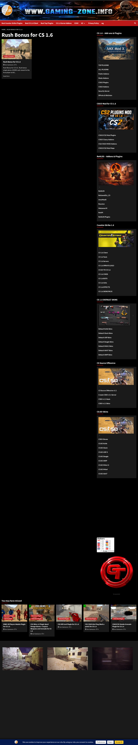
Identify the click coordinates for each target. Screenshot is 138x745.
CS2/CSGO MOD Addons (107, 144)
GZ (82, 23)
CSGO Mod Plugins (36, 619)
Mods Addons (103, 78)
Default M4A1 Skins (105, 346)
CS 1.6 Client (103, 253)
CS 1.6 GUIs (102, 283)
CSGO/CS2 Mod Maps (106, 148)
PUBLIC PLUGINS (9, 56)
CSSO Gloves (103, 439)
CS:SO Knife (102, 443)
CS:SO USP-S (103, 452)
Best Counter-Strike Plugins (12, 23)
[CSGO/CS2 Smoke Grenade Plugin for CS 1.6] (123, 613)
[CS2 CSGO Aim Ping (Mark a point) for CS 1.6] (96, 613)
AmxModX (102, 200)
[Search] (135, 23)
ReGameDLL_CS (104, 195)
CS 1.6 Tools (102, 257)
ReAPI (100, 213)
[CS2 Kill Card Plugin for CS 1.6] (69, 613)
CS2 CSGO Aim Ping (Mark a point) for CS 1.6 (94, 625)
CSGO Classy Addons (106, 139)
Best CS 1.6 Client (31, 23)
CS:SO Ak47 (102, 474)
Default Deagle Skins (106, 342)
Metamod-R (102, 208)
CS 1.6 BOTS (102, 278)
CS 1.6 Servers (103, 261)
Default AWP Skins (105, 355)
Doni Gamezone (9, 65)
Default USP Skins (104, 337)
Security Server (104, 91)
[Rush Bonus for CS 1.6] (17, 49)
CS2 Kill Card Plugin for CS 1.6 (68, 624)
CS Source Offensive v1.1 (107, 390)
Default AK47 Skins (105, 350)
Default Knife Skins (105, 329)
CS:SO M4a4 (103, 469)
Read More (6, 76)
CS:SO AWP (102, 461)
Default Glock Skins (105, 333)
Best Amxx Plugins (9, 616)
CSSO (76, 23)
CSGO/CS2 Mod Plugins (107, 135)
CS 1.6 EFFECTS (104, 287)
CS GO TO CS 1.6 (104, 270)
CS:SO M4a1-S (103, 465)
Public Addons (103, 74)
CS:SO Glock (102, 448)
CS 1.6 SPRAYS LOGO (106, 266)
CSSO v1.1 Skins (104, 403)
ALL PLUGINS (103, 69)
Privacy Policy (93, 23)
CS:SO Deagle (103, 456)
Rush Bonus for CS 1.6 (12, 62)
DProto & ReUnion (105, 95)
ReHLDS (101, 191)
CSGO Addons (103, 87)
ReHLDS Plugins (104, 217)
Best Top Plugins (47, 23)
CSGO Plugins (103, 82)
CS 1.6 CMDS (103, 274)
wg (102, 23)
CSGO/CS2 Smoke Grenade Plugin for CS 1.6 (121, 625)
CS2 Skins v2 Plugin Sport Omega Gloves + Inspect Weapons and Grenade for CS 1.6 (41, 627)
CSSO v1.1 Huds (104, 399)
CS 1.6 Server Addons (64, 23)
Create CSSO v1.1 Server (107, 395)
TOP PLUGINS (103, 65)
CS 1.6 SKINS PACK (105, 291)
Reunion (101, 204)
